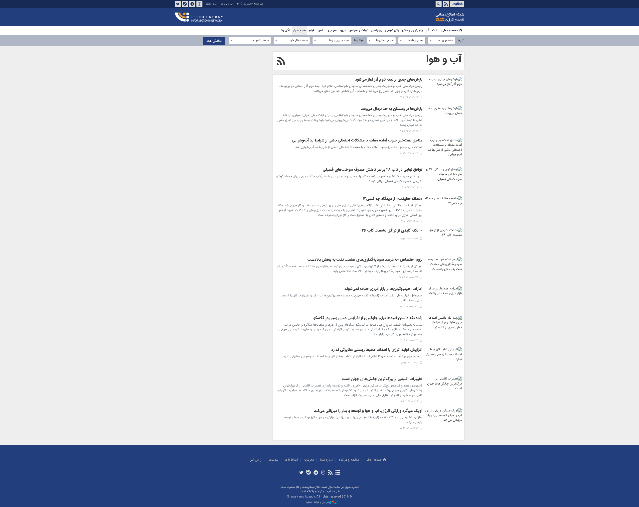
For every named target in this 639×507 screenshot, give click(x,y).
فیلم (312, 30)
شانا (432, 17)
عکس (321, 30)
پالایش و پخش (412, 30)
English (457, 3)
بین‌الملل (376, 30)
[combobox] (441, 40)
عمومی (332, 30)
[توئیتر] (301, 473)
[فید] (330, 473)
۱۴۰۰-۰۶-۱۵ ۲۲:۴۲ (409, 401)
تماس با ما (227, 3)
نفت (435, 30)
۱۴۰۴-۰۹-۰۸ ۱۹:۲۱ (409, 97)
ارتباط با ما (291, 460)
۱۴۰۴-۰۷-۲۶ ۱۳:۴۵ (408, 131)
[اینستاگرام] (323, 473)
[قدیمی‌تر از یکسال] (443, 150)
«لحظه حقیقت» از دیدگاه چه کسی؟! (392, 199)
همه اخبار (299, 30)
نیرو (342, 30)
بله (185, 4)
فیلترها (358, 40)
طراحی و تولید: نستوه (317, 502)
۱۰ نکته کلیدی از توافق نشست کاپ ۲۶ (392, 231)
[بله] (309, 473)
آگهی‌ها (285, 30)
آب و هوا (444, 59)
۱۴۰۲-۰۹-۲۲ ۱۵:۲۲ (409, 187)
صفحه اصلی (449, 30)
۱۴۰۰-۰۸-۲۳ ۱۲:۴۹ (408, 340)
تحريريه (309, 460)
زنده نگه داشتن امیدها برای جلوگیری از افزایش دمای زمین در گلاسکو (367, 319)
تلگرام (192, 4)
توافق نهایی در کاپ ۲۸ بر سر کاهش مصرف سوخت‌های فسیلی (372, 170)
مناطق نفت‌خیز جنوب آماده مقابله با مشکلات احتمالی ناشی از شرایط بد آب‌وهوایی (357, 141)
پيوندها (274, 460)
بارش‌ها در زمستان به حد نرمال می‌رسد (391, 109)
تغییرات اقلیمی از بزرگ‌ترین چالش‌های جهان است (382, 379)
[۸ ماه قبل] (443, 89)
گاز (427, 30)
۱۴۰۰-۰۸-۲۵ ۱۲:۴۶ (408, 277)
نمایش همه (214, 41)
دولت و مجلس (358, 30)
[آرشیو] (337, 473)
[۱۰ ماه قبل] (443, 118)
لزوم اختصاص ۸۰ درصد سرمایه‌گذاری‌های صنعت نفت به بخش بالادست (365, 260)
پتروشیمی (392, 30)
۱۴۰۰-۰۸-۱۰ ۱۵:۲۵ (408, 363)
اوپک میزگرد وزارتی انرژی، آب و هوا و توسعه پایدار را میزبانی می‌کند (368, 411)
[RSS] (281, 61)
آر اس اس (256, 460)
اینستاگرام (199, 4)
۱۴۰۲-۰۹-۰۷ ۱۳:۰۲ (409, 221)
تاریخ (461, 40)
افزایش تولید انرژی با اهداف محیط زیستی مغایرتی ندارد (376, 350)
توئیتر (178, 4)
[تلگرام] (316, 473)
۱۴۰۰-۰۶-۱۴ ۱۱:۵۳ (409, 428)
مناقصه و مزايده (349, 460)
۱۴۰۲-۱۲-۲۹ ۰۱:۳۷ (409, 153)
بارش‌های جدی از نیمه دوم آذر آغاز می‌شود (388, 80)
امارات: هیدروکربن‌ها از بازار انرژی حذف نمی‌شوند (383, 289)
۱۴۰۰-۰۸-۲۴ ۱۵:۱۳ (408, 306)
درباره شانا (210, 3)
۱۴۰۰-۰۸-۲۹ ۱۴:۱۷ (409, 239)
